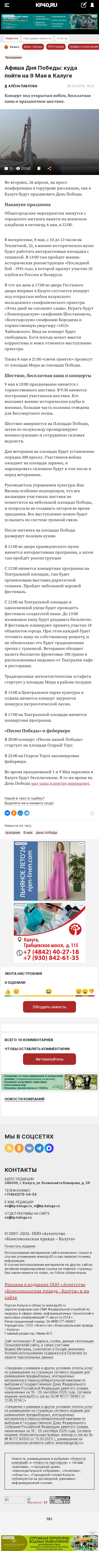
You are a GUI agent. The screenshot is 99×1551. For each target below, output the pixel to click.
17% (16, 991)
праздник (12, 832)
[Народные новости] (84, 5)
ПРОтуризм (56, 46)
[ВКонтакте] (7, 813)
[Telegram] (26, 813)
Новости (12, 38)
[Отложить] (39, 168)
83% (49, 991)
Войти (92, 5)
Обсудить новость (49, 1007)
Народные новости (37, 38)
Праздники (13, 57)
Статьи (62, 38)
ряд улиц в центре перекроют (60, 783)
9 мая (27, 832)
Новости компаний (24, 1099)
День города (33, 46)
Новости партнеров (50, 1462)
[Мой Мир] (20, 813)
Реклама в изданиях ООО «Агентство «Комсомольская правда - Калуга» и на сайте (47, 1291)
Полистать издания (20, 1246)
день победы (46, 832)
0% (8, 991)
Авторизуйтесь (50, 1059)
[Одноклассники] (14, 813)
